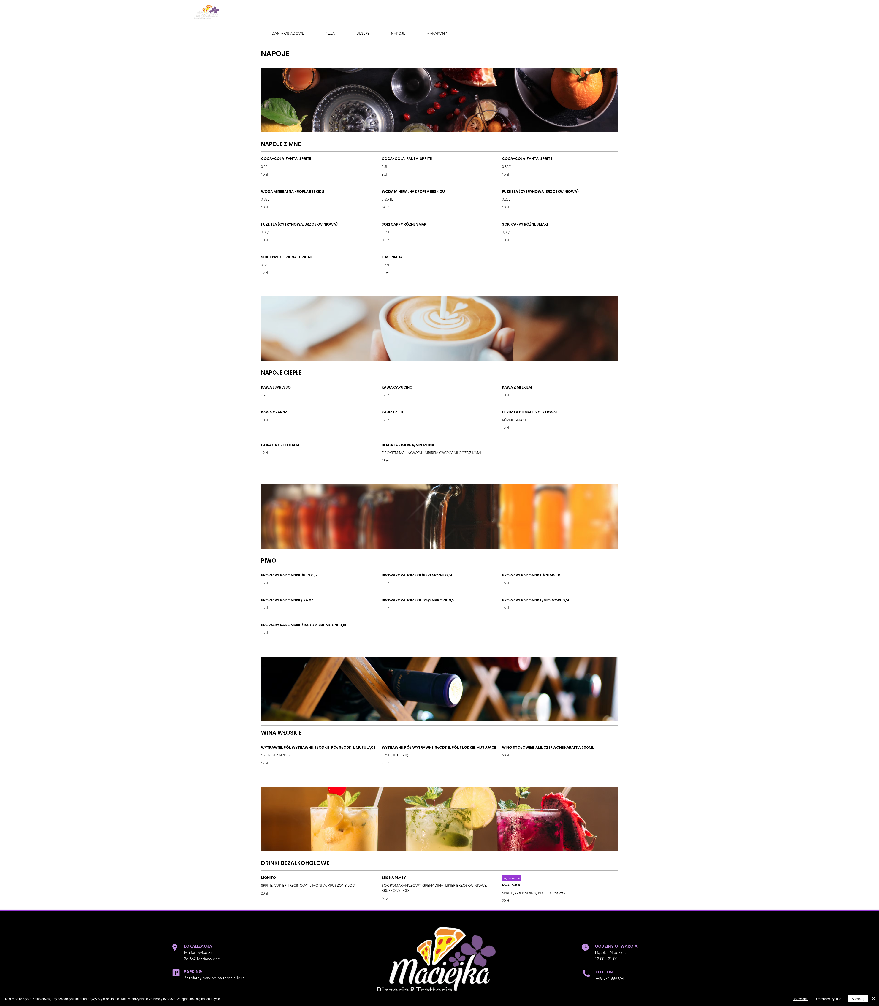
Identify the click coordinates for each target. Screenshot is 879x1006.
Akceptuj (858, 998)
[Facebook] (705, 11)
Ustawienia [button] (800, 998)
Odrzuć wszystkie (828, 998)
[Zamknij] (873, 998)
